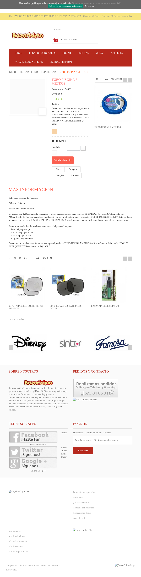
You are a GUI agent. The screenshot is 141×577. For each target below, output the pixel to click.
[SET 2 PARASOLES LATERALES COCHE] (68, 285)
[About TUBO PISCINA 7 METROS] (113, 104)
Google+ (60, 175)
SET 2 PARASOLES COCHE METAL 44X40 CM (26, 307)
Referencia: (58, 89)
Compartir (73, 169)
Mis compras (14, 531)
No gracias (89, 6)
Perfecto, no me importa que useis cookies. (65, 6)
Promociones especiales (84, 492)
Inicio (12, 72)
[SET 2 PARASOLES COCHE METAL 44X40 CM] (27, 285)
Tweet (59, 169)
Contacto (86, 16)
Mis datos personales (18, 551)
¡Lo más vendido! (81, 502)
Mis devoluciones (17, 536)
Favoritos (106, 16)
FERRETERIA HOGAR (43, 72)
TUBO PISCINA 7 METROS (108, 127)
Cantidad (56, 147)
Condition (57, 93)
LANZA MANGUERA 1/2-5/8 (105, 306)
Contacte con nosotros (83, 507)
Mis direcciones (16, 546)
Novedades (78, 497)
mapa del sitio (79, 518)
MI (18, 524)
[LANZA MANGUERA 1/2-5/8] (109, 285)
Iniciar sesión (126, 16)
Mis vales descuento (18, 541)
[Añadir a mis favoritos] (54, 131)
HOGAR (24, 72)
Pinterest (75, 175)
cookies (34, 3)
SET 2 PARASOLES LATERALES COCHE (66, 307)
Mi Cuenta (96, 16)
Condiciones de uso (82, 513)
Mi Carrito (115, 16)
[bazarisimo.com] (27, 35)
